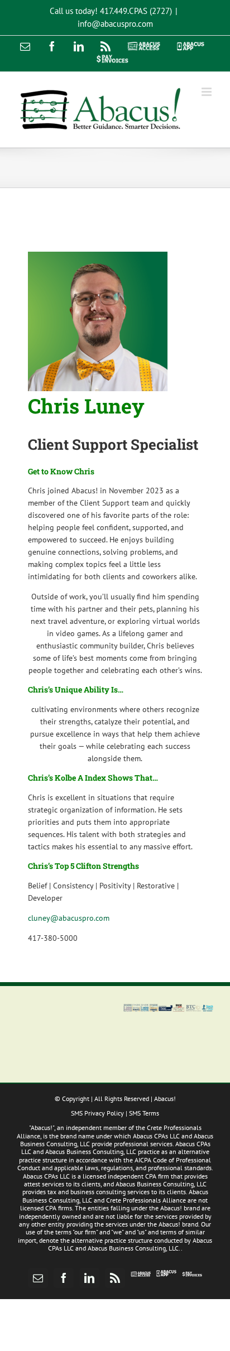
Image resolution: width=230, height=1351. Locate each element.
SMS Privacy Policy (97, 1113)
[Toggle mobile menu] (207, 92)
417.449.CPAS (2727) (136, 11)
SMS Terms (144, 1113)
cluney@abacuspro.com (68, 918)
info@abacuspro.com (115, 23)
